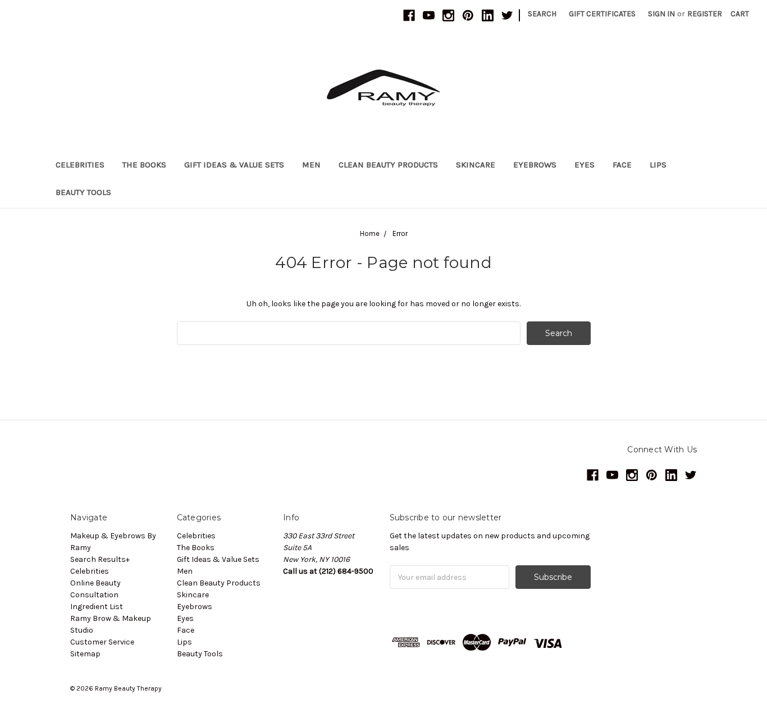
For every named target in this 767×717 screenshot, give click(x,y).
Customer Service (102, 642)
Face (622, 165)
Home (370, 233)
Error (400, 233)
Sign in (661, 14)
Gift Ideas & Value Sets (234, 165)
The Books (144, 165)
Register (704, 14)
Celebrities (80, 165)
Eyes (584, 165)
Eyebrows (534, 165)
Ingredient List (96, 606)
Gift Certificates (602, 14)
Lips (658, 165)
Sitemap (85, 654)
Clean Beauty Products (388, 165)
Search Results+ (100, 559)
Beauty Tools (83, 192)
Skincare (475, 165)
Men (311, 165)
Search (542, 14)
